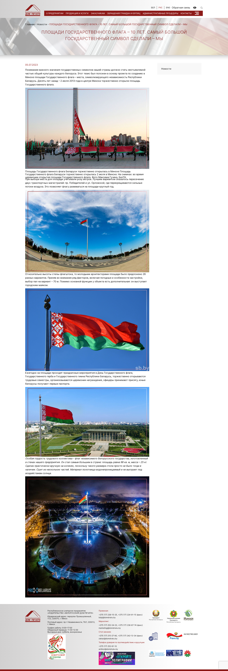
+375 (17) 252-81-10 (108, 646)
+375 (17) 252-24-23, (108, 625)
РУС (160, 7)
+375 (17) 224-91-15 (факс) (130, 615)
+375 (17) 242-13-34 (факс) (130, 635)
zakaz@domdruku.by (108, 638)
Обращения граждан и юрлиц (123, 13)
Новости (42, 24)
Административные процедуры (160, 13)
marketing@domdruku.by (110, 628)
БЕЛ (153, 7)
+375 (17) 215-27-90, (108, 635)
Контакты (186, 13)
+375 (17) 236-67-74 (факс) (130, 625)
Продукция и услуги (77, 13)
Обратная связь (181, 7)
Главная (30, 24)
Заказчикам (98, 13)
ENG (168, 7)
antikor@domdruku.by (108, 649)
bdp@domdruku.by (107, 617)
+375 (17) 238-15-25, (108, 615)
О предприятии (54, 13)
